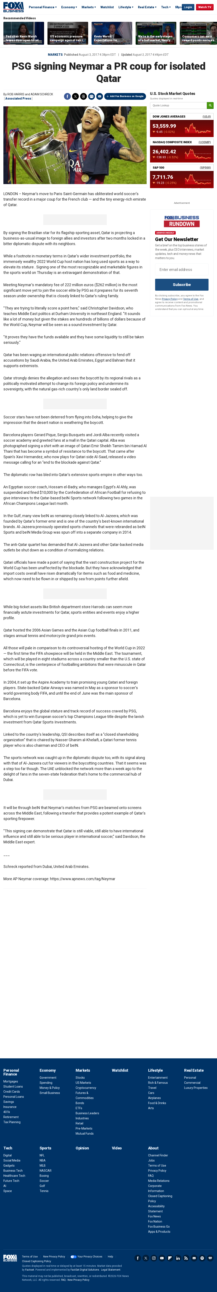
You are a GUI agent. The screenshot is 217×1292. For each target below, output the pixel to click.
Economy (68, 7)
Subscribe (182, 284)
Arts (151, 1108)
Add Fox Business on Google (126, 96)
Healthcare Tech (14, 1175)
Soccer (44, 1180)
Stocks (80, 1077)
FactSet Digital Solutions (85, 1269)
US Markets (83, 1082)
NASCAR (45, 1170)
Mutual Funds (85, 1133)
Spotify (202, 1258)
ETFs (79, 1108)
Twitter (75, 96)
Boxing (44, 1175)
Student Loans (13, 1086)
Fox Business (13, 7)
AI (4, 1186)
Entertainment (158, 1077)
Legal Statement (110, 1269)
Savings (8, 1101)
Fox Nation (155, 1221)
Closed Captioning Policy (36, 1261)
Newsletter (194, 1258)
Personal (190, 1077)
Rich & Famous (158, 1082)
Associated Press (18, 98)
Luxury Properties (196, 1087)
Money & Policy (50, 1087)
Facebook (67, 96)
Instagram (153, 1258)
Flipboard (170, 1258)
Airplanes (154, 1098)
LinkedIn (178, 1258)
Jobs (151, 1160)
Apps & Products (159, 1231)
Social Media (11, 1160)
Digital (7, 1155)
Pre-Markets (84, 1128)
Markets (88, 7)
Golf (42, 1186)
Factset (29, 1269)
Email (99, 96)
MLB (43, 1165)
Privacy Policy (170, 299)
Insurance (10, 1107)
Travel (152, 1087)
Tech (164, 7)
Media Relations (159, 1180)
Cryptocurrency (86, 1087)
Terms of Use (190, 299)
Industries (82, 1118)
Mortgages (10, 1081)
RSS (186, 1258)
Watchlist (107, 7)
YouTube (162, 1258)
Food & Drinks (157, 1103)
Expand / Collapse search (177, 7)
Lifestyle (124, 7)
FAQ (151, 1175)
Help (110, 1256)
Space (7, 1191)
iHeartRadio (210, 1258)
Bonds (80, 1103)
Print (91, 96)
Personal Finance (41, 7)
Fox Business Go (159, 1226)
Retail (79, 1123)
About (153, 1148)
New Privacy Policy (54, 1256)
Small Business (50, 1093)
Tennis (44, 1191)
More (179, 7)
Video (117, 1148)
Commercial (192, 1082)
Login (188, 7)
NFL (42, 1155)
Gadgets (9, 1165)
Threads (83, 96)
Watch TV (204, 7)
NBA (43, 1160)
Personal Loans (13, 1096)
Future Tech (11, 1180)
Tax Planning (12, 1122)
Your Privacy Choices (90, 1256)
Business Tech (13, 1170)
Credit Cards (11, 1091)
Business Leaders (87, 1113)
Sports (45, 1148)
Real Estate (146, 7)
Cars (151, 1093)
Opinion (82, 1148)
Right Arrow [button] (209, 33)
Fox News (154, 1216)
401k (6, 1112)
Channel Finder (158, 1155)
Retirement (11, 1117)
